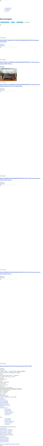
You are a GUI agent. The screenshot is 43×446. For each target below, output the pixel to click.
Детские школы (8, 413)
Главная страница (5, 22)
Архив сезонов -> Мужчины (6, 429)
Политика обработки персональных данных (9, 444)
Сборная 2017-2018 (4, 441)
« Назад (2, 371)
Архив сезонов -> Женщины (6, 430)
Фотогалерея (20, 22)
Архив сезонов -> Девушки (6, 433)
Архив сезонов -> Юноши (5, 432)
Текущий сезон (3, 428)
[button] (21, 417)
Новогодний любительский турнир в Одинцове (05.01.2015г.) (16, 366)
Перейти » (2, 44)
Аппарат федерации (4, 403)
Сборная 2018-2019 (4, 440)
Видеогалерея (8, 410)
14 (15, 371)
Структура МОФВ (4, 401)
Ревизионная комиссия (5, 405)
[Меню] (41, 15)
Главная (2, 398)
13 (11, 371)
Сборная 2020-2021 (4, 437)
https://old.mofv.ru (4, 384)
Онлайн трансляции (9, 411)
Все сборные (3, 436)
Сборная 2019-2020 (4, 438)
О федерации (3, 399)
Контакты (2, 406)
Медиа (12, 22)
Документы (7, 414)
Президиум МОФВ (4, 402)
